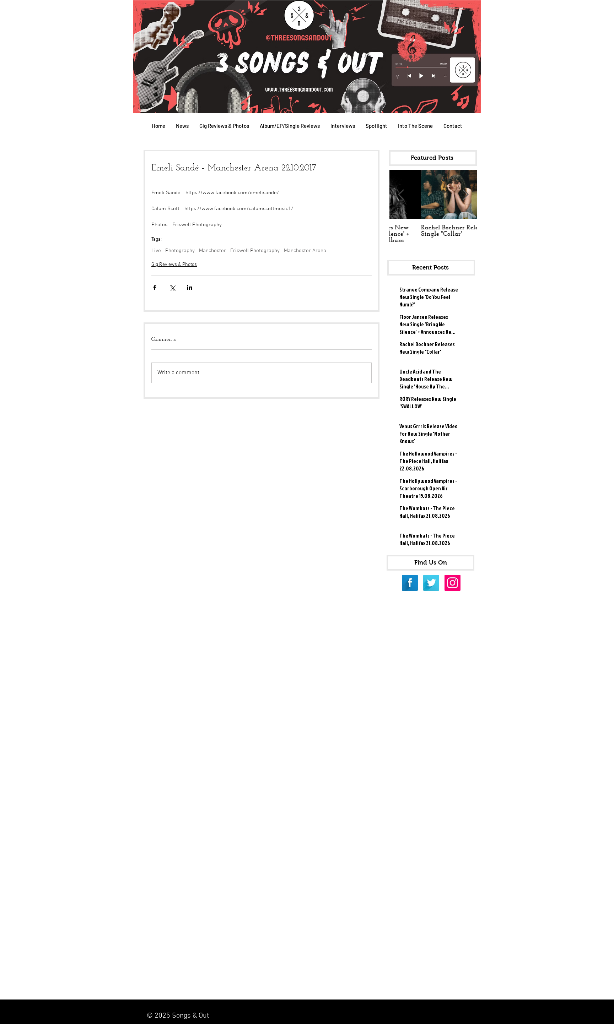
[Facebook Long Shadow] (410, 583)
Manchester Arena (305, 250)
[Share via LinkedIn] (189, 287)
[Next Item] (465, 194)
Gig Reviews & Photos (174, 265)
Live (156, 250)
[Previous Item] (401, 194)
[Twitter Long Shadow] (431, 583)
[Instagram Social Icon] (452, 583)
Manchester (212, 250)
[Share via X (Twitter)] (172, 287)
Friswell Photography (255, 250)
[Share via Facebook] (154, 287)
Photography (180, 250)
